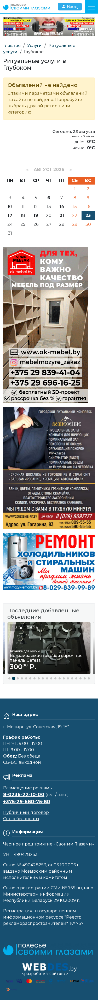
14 (61, 206)
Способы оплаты (21, 818)
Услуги (34, 45)
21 (62, 215)
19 (35, 215)
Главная (12, 45)
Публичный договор (26, 812)
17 (10, 215)
